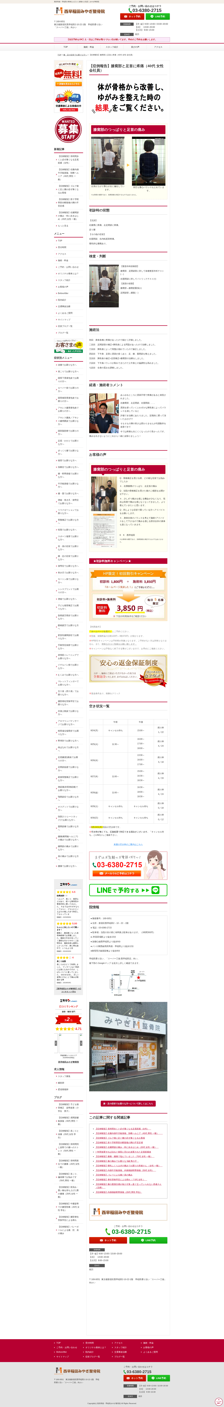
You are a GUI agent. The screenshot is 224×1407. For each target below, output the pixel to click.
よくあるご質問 (65, 313)
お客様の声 (63, 287)
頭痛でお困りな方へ (67, 365)
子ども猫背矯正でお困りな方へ (68, 607)
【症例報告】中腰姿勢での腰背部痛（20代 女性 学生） (68, 1207)
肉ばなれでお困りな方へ (68, 749)
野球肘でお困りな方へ (68, 741)
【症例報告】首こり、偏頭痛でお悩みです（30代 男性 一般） (68, 1177)
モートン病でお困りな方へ (68, 581)
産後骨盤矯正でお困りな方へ (68, 779)
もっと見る (63, 226)
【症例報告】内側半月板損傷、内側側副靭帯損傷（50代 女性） (125, 1170)
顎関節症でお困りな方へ (68, 798)
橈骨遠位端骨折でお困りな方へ (68, 732)
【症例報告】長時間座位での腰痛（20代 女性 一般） (68, 1164)
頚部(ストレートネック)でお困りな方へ (67, 818)
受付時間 (62, 247)
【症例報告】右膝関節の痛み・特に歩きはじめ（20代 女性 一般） (127, 1147)
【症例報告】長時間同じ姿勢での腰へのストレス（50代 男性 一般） (68, 1149)
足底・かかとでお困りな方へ (68, 442)
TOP (66, 47)
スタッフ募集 (64, 1076)
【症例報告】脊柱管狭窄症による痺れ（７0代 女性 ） (121, 1179)
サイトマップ (64, 320)
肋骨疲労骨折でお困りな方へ (68, 617)
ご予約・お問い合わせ (68, 267)
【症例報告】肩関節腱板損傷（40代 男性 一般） (68, 1121)
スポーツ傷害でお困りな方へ (68, 538)
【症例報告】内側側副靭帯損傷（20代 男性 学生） (118, 1192)
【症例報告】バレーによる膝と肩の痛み (113, 1175)
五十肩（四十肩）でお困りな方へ (68, 693)
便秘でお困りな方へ (67, 599)
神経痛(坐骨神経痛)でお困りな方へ (68, 788)
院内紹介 (62, 300)
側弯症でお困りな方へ (68, 566)
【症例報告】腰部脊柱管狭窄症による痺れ (68, 1218)
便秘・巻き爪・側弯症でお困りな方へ (68, 501)
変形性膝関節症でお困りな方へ (68, 637)
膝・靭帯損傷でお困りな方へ (68, 475)
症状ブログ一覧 (65, 326)
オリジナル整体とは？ (68, 273)
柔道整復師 (63, 1089)
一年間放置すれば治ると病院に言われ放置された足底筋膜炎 (123, 1152)
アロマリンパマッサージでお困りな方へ (68, 722)
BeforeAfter (63, 293)
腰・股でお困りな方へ (68, 493)
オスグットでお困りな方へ (68, 808)
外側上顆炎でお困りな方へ (68, 713)
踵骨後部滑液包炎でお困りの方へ (68, 399)
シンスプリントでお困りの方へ (68, 591)
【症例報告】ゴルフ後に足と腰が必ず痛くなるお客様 (120, 1138)
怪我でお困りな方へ (67, 530)
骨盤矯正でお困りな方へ (68, 521)
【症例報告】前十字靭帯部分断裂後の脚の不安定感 (119, 1143)
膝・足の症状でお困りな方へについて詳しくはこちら (128, 1103)
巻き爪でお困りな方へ (68, 573)
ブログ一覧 (63, 333)
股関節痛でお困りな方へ (68, 828)
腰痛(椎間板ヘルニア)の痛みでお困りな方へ (68, 838)
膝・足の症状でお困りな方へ (75, 55)
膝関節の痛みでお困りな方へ (68, 848)
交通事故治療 (64, 306)
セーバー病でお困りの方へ (68, 389)
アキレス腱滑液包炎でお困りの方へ (68, 409)
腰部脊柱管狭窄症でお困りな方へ (68, 703)
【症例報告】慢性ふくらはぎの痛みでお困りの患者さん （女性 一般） (129, 1166)
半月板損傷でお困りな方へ (68, 485)
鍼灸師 (61, 1083)
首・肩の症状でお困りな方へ (68, 548)
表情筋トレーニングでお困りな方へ (68, 656)
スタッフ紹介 (112, 47)
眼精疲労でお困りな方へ (68, 627)
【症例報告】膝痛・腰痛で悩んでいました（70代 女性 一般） (125, 1156)
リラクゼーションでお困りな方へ (68, 511)
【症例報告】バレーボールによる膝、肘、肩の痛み (68, 1230)
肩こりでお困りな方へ (68, 371)
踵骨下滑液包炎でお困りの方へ (68, 379)
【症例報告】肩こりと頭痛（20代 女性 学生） (68, 1134)
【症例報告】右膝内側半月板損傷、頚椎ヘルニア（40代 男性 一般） (129, 1133)
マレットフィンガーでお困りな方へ (68, 683)
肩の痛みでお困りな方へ (68, 858)
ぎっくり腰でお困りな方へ (68, 452)
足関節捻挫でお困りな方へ (68, 769)
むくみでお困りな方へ (68, 675)
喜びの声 (135, 47)
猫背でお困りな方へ (67, 460)
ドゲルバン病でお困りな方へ (68, 666)
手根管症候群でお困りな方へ (68, 647)
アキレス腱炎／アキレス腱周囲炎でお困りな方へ (68, 421)
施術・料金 (89, 47)
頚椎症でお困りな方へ (68, 467)
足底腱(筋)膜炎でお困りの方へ (68, 759)
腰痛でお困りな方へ (67, 866)
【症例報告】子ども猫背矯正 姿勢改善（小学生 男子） (68, 1107)
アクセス (158, 47)
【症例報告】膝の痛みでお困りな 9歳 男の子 (117, 1161)
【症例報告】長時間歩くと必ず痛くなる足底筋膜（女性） (123, 1129)
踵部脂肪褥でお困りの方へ (68, 432)
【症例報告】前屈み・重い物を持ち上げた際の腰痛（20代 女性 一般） (68, 1192)
